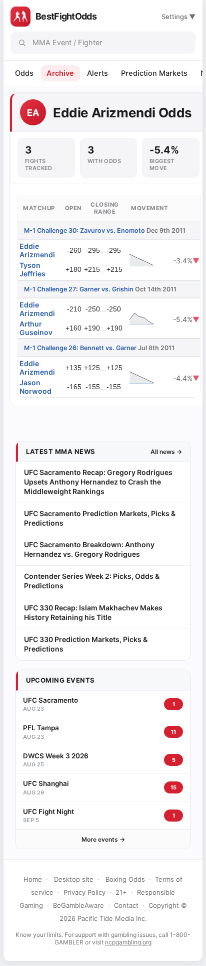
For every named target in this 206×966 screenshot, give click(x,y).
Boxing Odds (125, 879)
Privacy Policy (85, 892)
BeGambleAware (78, 905)
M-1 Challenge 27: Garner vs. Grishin (79, 289)
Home (33, 879)
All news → (166, 451)
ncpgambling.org (128, 942)
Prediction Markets (154, 73)
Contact (126, 905)
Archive (60, 73)
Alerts (97, 73)
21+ (121, 892)
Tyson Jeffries (33, 269)
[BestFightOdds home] (20, 17)
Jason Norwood (36, 386)
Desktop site (74, 879)
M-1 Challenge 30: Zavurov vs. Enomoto (84, 230)
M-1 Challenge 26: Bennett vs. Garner (80, 348)
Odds (24, 73)
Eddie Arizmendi (37, 250)
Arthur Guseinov (36, 328)
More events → (103, 839)
